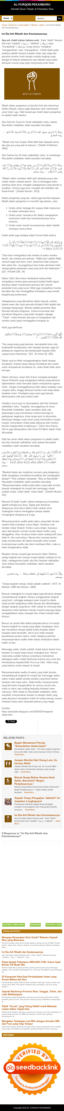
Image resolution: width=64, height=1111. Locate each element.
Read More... (20, 754)
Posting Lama (53, 925)
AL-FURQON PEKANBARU (32, 4)
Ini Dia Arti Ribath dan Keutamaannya (37, 815)
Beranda (35, 925)
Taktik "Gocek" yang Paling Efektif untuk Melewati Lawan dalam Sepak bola (29, 1008)
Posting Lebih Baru (13, 925)
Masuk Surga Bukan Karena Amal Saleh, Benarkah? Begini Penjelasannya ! (34, 780)
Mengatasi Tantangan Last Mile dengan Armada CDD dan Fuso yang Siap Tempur (30, 1022)
